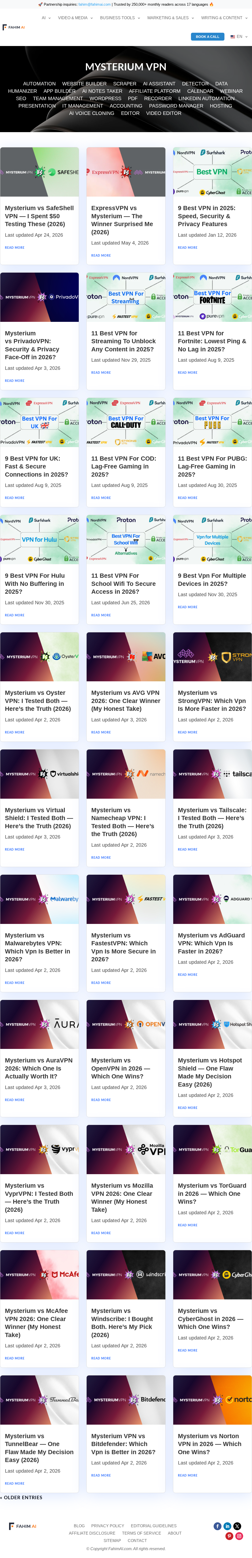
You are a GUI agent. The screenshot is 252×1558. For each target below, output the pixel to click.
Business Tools (117, 18)
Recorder (158, 99)
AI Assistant (159, 84)
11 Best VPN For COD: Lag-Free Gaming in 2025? (123, 466)
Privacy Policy (107, 1526)
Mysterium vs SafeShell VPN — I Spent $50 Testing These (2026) (39, 215)
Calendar (200, 91)
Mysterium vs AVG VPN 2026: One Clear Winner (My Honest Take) (125, 700)
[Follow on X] (237, 1526)
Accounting (126, 106)
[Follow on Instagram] (239, 1536)
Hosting (221, 106)
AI (44, 18)
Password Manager (176, 106)
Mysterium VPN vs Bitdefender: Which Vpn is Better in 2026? (123, 1444)
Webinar (231, 91)
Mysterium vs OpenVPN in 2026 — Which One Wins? (120, 1068)
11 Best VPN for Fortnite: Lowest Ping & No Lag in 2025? (212, 341)
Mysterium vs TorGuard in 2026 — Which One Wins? (212, 1193)
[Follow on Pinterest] (229, 1536)
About (175, 1533)
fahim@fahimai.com (95, 4)
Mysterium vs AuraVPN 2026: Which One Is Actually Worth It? (39, 1068)
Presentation (37, 106)
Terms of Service (141, 1533)
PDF (133, 99)
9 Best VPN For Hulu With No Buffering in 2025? (35, 583)
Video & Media (73, 18)
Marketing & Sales (168, 18)
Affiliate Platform (155, 91)
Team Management (58, 99)
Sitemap (112, 1541)
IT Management (82, 106)
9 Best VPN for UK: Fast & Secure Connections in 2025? (36, 466)
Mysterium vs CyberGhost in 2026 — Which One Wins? (210, 1318)
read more (15, 247)
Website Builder (84, 84)
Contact (137, 1541)
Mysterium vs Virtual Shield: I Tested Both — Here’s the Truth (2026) (39, 818)
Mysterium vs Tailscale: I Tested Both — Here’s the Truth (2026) (212, 818)
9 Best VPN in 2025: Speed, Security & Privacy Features (207, 215)
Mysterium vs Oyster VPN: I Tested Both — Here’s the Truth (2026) (38, 700)
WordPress (105, 99)
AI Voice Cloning (91, 113)
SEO (21, 99)
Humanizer (22, 91)
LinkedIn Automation (206, 99)
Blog (79, 1526)
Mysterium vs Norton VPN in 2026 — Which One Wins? (209, 1444)
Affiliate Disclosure (92, 1533)
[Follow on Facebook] (217, 1526)
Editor (130, 113)
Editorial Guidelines (154, 1526)
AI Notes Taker (102, 91)
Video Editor (163, 113)
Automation (39, 84)
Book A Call (208, 37)
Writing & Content (221, 18)
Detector (195, 84)
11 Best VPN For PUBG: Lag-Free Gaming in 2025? (212, 466)
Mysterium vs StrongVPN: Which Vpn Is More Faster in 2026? (212, 700)
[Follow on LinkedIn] (227, 1526)
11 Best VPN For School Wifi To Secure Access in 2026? (123, 583)
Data (221, 84)
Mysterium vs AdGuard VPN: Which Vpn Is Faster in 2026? (211, 943)
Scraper (124, 84)
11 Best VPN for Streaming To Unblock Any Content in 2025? (123, 341)
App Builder (60, 91)
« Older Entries (21, 1498)
